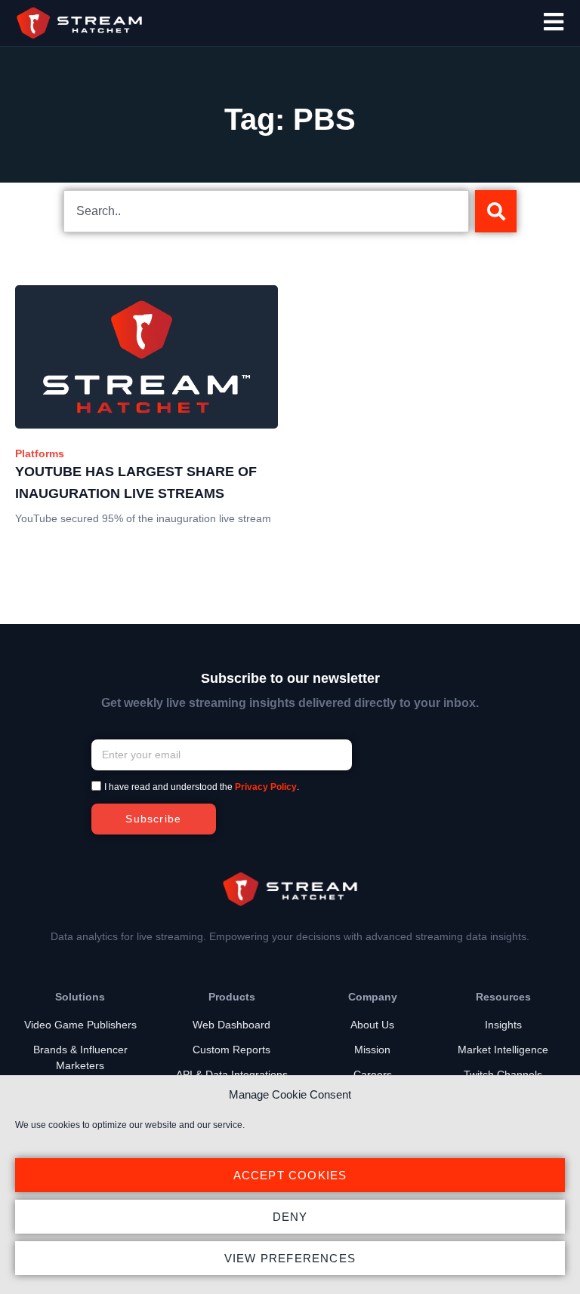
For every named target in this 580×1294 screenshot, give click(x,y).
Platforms (39, 453)
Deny (290, 1216)
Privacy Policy (266, 787)
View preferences (290, 1258)
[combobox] (266, 211)
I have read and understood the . (201, 787)
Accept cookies (290, 1175)
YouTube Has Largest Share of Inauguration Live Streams (136, 482)
